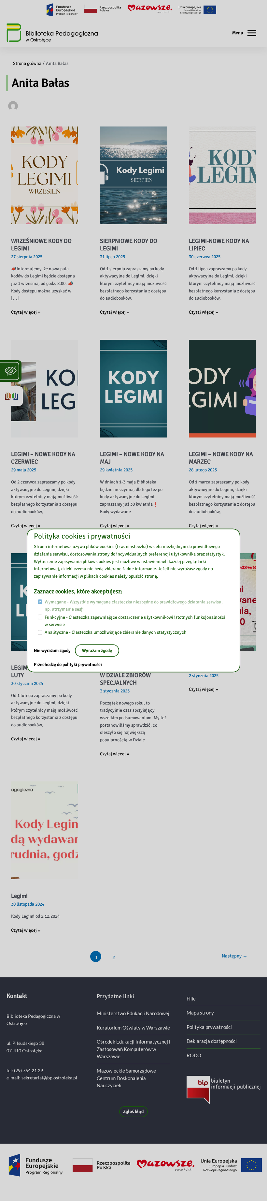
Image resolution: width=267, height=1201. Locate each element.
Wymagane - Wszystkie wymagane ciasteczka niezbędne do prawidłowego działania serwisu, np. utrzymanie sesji (134, 605)
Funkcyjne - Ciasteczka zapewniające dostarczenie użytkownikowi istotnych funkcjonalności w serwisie (135, 620)
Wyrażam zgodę (97, 650)
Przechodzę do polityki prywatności (68, 664)
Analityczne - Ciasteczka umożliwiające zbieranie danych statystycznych (116, 632)
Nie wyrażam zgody (53, 650)
